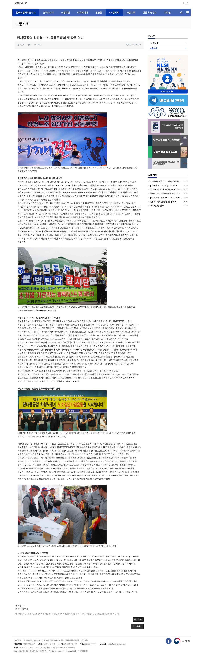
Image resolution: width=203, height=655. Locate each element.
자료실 (167, 12)
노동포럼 (65, 12)
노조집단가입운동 (41, 614)
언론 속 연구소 (150, 12)
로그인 (185, 3)
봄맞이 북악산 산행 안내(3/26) (163, 201)
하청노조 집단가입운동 (111, 614)
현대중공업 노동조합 (93, 614)
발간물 (98, 12)
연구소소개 (48, 12)
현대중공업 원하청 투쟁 (76, 614)
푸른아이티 (83, 651)
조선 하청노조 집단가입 (57, 614)
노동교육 (131, 12)
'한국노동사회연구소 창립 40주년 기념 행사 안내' (172, 189)
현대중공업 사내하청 (25, 614)
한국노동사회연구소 (26, 12)
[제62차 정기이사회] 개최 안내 (163, 185)
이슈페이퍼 (82, 12)
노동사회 (22, 24)
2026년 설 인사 (157, 205)
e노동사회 (114, 12)
